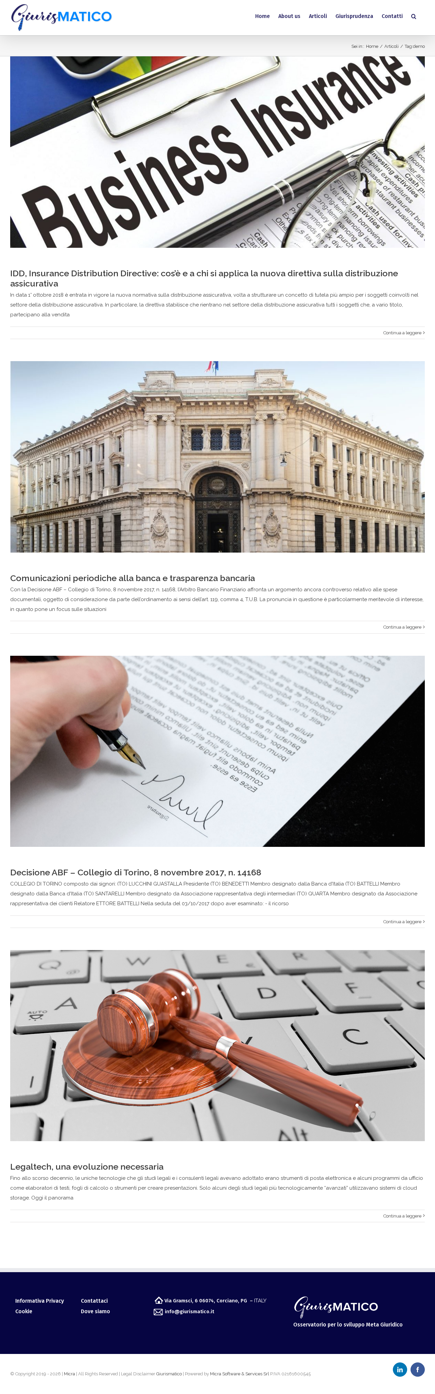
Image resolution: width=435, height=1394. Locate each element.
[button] (413, 16)
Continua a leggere (402, 332)
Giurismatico (169, 1373)
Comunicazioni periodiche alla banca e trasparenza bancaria (132, 578)
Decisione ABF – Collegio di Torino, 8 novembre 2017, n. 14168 (135, 872)
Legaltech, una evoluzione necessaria (86, 1166)
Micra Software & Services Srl (239, 1373)
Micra (69, 1373)
